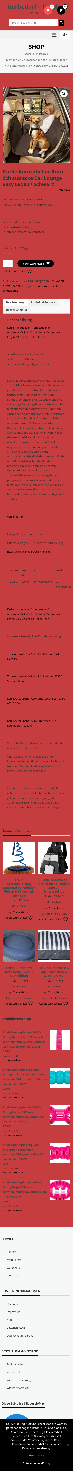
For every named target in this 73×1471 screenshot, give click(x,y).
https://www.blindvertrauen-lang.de (28, 551)
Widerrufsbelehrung (19, 1380)
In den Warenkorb (32, 263)
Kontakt (11, 1252)
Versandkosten (35, 199)
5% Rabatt (57, 281)
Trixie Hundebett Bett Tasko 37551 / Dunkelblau (19, 972)
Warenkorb (13, 1267)
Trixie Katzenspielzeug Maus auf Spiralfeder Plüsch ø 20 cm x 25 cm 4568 (19, 888)
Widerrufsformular (18, 1388)
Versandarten (15, 516)
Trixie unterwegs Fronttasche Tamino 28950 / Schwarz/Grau (54, 886)
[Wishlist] (48, 10)
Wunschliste (14, 1275)
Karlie (58, 286)
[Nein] (68, 1445)
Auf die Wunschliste (15, 271)
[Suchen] (61, 23)
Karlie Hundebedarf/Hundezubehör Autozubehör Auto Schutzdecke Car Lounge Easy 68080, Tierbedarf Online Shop (33, 332)
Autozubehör (32, 60)
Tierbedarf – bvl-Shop (36, 6)
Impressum (13, 1312)
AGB (9, 1320)
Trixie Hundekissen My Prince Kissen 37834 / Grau (54, 972)
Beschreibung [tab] (15, 302)
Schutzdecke (10, 290)
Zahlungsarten (15, 1364)
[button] (64, 93)
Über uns (12, 1304)
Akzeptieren (36, 1455)
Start (28, 53)
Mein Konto (14, 1259)
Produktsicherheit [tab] (43, 302)
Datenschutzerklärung (20, 1335)
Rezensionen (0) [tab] (16, 310)
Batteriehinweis (16, 1328)
